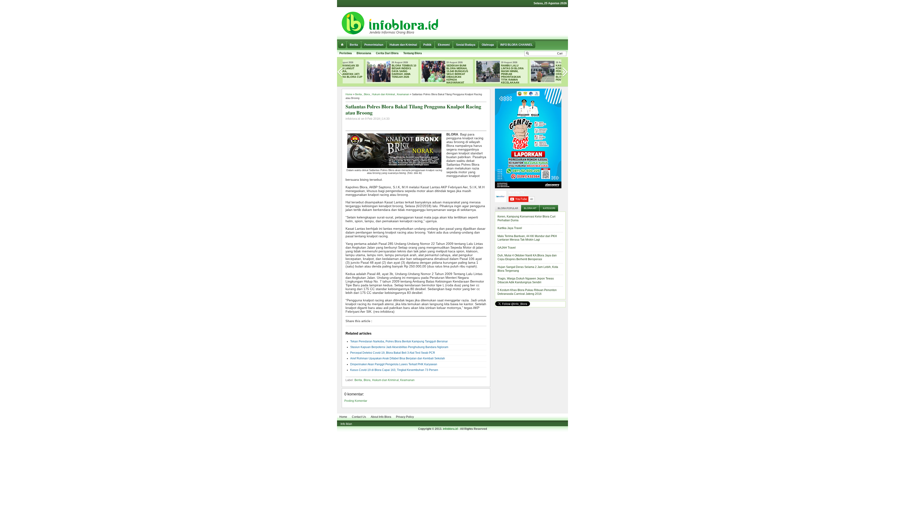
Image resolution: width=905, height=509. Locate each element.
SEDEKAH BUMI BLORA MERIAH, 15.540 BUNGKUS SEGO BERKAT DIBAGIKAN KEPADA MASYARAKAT (436, 74)
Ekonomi (444, 44)
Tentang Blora (412, 53)
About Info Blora (381, 417)
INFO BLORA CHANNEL (516, 44)
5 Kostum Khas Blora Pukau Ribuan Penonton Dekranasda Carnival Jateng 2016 (527, 292)
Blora (367, 94)
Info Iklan (346, 424)
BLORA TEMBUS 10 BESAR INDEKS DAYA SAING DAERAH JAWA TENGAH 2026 (382, 71)
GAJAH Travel (507, 247)
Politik (427, 44)
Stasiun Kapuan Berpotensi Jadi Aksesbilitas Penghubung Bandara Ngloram (399, 347)
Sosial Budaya (465, 44)
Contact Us (359, 417)
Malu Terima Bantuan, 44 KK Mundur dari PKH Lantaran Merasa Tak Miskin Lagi (527, 238)
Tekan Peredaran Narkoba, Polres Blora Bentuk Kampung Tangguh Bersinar (399, 341)
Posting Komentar (355, 400)
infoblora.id (450, 429)
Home (349, 94)
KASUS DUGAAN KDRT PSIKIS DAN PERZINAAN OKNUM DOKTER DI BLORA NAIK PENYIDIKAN (546, 72)
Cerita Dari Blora (387, 53)
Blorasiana (364, 53)
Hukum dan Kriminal (403, 44)
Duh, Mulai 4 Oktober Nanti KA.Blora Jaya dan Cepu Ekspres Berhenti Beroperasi (527, 257)
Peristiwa (345, 53)
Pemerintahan (373, 44)
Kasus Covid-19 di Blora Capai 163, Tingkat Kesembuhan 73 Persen (394, 370)
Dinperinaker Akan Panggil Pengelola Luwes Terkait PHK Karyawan (393, 364)
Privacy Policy (405, 417)
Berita (354, 44)
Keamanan (403, 94)
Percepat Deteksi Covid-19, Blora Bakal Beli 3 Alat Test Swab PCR (392, 352)
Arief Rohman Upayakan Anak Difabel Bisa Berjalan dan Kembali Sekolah (397, 358)
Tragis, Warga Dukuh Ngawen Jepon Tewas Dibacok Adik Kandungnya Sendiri (526, 280)
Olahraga (488, 44)
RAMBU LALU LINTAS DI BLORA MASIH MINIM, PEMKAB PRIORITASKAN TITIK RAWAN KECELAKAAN (491, 74)
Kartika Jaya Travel (510, 228)
